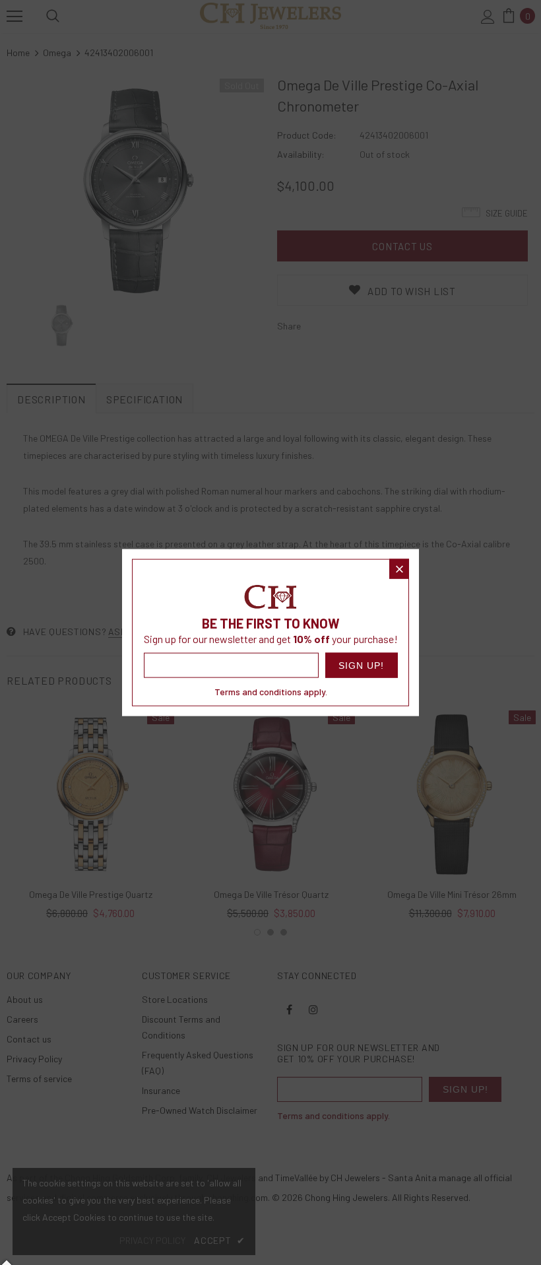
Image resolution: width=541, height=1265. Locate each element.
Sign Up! (361, 665)
